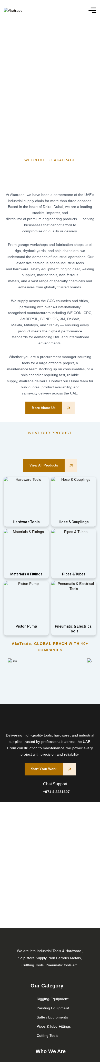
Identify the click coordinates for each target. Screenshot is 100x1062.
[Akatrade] (13, 10)
